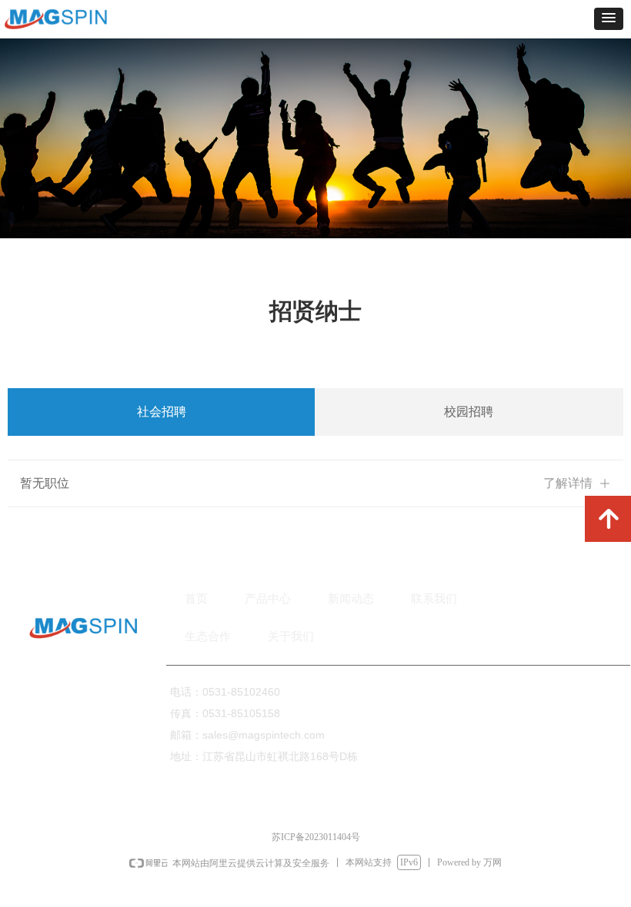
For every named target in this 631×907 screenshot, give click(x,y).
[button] (608, 19)
